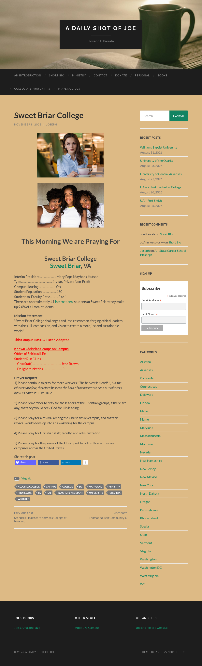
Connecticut (148, 386)
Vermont (146, 543)
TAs (49, 492)
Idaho (144, 411)
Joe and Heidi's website (151, 627)
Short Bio (56, 75)
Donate (121, 75)
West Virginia (149, 576)
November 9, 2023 (27, 124)
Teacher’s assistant (70, 492)
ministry (114, 486)
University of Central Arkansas (161, 174)
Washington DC (151, 567)
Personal (142, 75)
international (64, 302)
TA (39, 492)
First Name (149, 314)
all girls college (29, 486)
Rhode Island (149, 518)
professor (25, 492)
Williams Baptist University (158, 147)
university (96, 492)
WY (142, 584)
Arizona (145, 361)
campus (51, 486)
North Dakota (149, 493)
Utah (143, 534)
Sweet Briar (65, 265)
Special (145, 526)
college (67, 486)
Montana (146, 444)
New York (146, 485)
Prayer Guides (69, 88)
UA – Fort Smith (151, 200)
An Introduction (27, 75)
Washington (148, 559)
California (146, 378)
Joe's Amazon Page (27, 627)
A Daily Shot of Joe (101, 28)
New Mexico (148, 477)
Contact (100, 75)
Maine (144, 419)
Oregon (145, 501)
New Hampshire (151, 460)
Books (162, 75)
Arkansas (146, 370)
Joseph (51, 124)
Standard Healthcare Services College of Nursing (40, 517)
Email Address (151, 300)
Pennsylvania (149, 510)
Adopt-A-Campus (87, 627)
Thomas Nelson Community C (108, 515)
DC (80, 486)
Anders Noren (166, 652)
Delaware (146, 394)
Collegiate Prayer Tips (32, 88)
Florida (145, 403)
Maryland (95, 486)
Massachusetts (150, 435)
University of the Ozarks (156, 160)
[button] (25, 462)
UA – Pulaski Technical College (160, 187)
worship (23, 498)
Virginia (26, 478)
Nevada (145, 452)
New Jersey (148, 469)
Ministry (79, 75)
